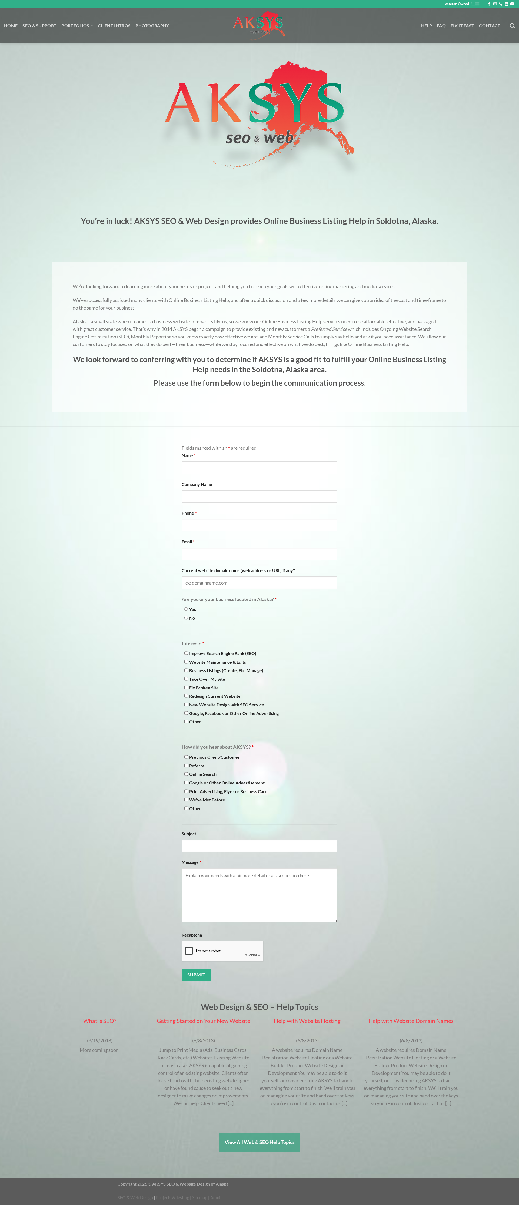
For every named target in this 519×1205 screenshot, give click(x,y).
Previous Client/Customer (214, 757)
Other (195, 721)
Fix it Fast (462, 25)
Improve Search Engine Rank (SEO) (222, 653)
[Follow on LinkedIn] (506, 4)
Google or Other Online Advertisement (227, 782)
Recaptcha (192, 934)
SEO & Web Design (135, 1197)
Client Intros (114, 25)
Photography (152, 25)
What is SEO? (99, 1020)
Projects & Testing (172, 1197)
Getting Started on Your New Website (203, 1020)
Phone (189, 512)
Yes (192, 609)
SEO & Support (39, 25)
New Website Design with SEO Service (226, 704)
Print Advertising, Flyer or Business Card (228, 791)
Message (191, 862)
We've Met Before (207, 799)
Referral (197, 765)
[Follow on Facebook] (489, 4)
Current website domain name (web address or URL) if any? (238, 570)
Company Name (197, 484)
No (192, 617)
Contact (489, 25)
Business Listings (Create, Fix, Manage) (226, 670)
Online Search (203, 774)
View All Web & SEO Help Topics (260, 1142)
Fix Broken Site (204, 687)
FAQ (441, 25)
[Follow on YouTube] (512, 4)
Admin (216, 1197)
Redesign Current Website (215, 696)
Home (11, 25)
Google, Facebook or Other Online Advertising (234, 713)
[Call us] (501, 4)
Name (188, 455)
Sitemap (199, 1197)
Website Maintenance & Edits (217, 661)
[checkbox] (186, 653)
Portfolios (75, 25)
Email (188, 541)
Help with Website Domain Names (411, 1020)
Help (426, 25)
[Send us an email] (495, 4)
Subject (189, 833)
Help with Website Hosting (307, 1020)
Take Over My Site (207, 679)
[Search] (512, 26)
